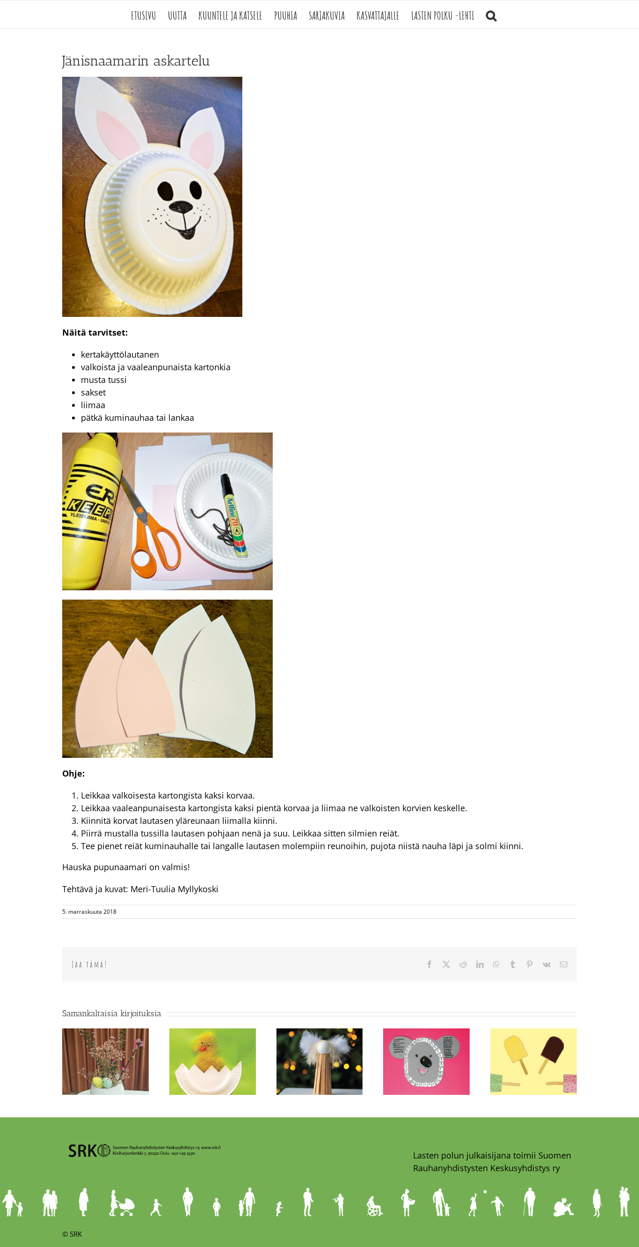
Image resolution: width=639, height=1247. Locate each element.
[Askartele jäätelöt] (533, 1034)
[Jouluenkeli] (319, 1034)
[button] (491, 14)
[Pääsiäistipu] (212, 1034)
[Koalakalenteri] (426, 1034)
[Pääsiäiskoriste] (105, 1034)
